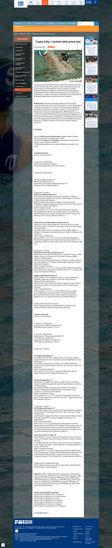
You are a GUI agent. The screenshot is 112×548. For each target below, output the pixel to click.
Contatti (87, 531)
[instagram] (89, 2)
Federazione (31, 4)
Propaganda (50, 23)
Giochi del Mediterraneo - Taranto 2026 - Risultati (28, 30)
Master (81, 4)
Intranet (75, 536)
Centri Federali (61, 23)
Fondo (66, 4)
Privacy (87, 536)
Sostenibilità (88, 529)
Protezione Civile (77, 529)
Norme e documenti (21, 44)
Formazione (18, 23)
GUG (29, 23)
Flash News (18, 93)
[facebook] (87, 2)
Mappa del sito (77, 526)
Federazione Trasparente (88, 539)
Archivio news (89, 526)
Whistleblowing (77, 542)
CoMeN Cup (19, 86)
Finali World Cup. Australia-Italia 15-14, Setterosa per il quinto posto (91, 106)
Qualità (75, 531)
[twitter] (91, 2)
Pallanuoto (45, 4)
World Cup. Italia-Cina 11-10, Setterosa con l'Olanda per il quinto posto (91, 70)
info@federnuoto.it (20, 528)
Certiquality (28, 540)
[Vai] (96, 23)
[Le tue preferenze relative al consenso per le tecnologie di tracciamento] (3, 545)
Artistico (59, 4)
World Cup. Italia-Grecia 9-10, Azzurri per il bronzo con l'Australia (91, 51)
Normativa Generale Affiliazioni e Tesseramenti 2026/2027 (31, 28)
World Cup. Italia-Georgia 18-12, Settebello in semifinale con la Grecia (91, 89)
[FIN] (20, 4)
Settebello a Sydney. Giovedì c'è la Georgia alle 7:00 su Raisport (91, 123)
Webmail (87, 533)
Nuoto (37, 4)
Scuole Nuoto (40, 23)
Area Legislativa (72, 23)
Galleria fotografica (78, 533)
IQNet (34, 540)
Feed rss (75, 538)
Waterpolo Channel (21, 96)
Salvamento (73, 4)
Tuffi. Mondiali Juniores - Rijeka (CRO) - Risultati (62, 28)
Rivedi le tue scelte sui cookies (90, 542)
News (17, 89)
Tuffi (52, 4)
